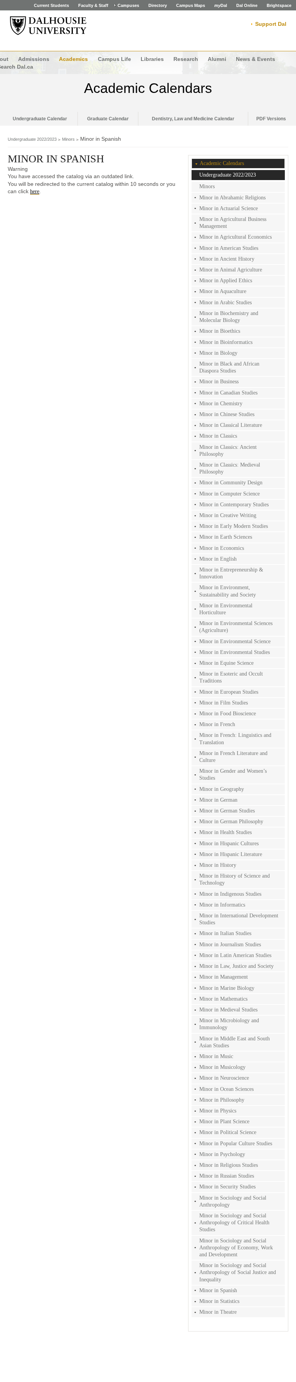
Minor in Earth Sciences (225, 537)
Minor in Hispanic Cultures (229, 843)
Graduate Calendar (108, 118)
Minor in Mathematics (223, 999)
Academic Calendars (148, 88)
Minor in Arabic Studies (225, 302)
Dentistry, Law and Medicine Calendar (193, 118)
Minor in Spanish (218, 1290)
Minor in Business (219, 381)
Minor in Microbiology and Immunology (229, 1024)
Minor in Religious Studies (228, 1165)
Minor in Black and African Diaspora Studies (229, 367)
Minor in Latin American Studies (235, 955)
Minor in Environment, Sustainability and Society (227, 591)
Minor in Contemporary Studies (234, 504)
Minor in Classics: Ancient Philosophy (228, 450)
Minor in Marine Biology (226, 988)
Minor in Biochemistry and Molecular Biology (228, 316)
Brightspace (279, 5)
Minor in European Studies (228, 692)
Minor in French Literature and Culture (233, 756)
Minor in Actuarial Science (228, 208)
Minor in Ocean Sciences (226, 1089)
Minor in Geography (221, 789)
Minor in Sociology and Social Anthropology (232, 1201)
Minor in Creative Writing (227, 515)
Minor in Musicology (222, 1067)
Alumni (217, 59)
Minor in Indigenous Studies (230, 894)
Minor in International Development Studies (238, 919)
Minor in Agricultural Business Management (232, 222)
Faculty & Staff (93, 5)
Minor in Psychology (222, 1154)
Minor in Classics (218, 436)
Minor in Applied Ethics (225, 280)
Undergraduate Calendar (40, 118)
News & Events (255, 59)
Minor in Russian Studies (226, 1176)
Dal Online (246, 5)
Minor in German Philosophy (231, 821)
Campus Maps (190, 5)
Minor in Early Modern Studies (233, 526)
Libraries (152, 59)
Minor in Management (223, 977)
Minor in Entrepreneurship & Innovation (231, 573)
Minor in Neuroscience (224, 1078)
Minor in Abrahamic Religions (232, 198)
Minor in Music (216, 1056)
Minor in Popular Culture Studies (235, 1143)
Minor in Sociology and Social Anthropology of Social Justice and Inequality (237, 1272)
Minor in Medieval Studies (228, 1010)
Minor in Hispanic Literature (230, 854)
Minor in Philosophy (221, 1100)
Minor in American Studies (228, 248)
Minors (68, 139)
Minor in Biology (218, 353)
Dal (220, 5)
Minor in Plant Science (224, 1121)
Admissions (33, 59)
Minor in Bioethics (219, 331)
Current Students (51, 5)
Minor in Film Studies (223, 703)
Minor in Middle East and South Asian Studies (234, 1042)
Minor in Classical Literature (230, 425)
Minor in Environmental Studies (234, 652)
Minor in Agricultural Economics (235, 237)
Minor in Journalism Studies (230, 944)
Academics (73, 59)
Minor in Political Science (227, 1132)
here (34, 191)
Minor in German (218, 800)
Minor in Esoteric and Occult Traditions (231, 677)
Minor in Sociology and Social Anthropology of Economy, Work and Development (236, 1247)
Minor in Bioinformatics (225, 342)
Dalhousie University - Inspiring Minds (48, 25)
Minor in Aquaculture (222, 291)
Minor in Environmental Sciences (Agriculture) (235, 626)
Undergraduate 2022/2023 (32, 139)
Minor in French (217, 724)
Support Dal (270, 24)
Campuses (128, 5)
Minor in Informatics (222, 905)
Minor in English (218, 559)
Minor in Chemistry (220, 403)
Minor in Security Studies (227, 1187)
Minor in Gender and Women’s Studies (233, 774)
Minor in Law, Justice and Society (236, 966)
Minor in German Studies (227, 811)
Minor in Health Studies (225, 832)
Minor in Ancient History (226, 259)
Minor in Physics (217, 1111)
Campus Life (114, 59)
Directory (157, 5)
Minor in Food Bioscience (227, 713)
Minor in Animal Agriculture (230, 270)
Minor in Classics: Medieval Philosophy (229, 468)
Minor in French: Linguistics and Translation (235, 738)
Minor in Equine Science (226, 663)
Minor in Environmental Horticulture (225, 609)
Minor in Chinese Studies (226, 414)
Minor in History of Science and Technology (234, 879)
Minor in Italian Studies (225, 933)
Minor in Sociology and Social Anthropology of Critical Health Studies (234, 1222)
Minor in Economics (221, 548)
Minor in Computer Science (229, 494)
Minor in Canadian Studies (228, 393)
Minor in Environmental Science (235, 641)
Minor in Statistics (219, 1301)
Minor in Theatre (218, 1312)
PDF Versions (271, 118)
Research (185, 59)
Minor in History (217, 865)
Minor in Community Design (230, 482)
